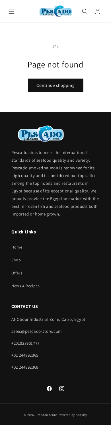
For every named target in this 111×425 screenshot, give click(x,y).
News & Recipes (25, 285)
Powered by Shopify (72, 415)
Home (16, 247)
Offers (16, 273)
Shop (16, 259)
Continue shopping (55, 85)
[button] (11, 11)
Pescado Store (46, 415)
